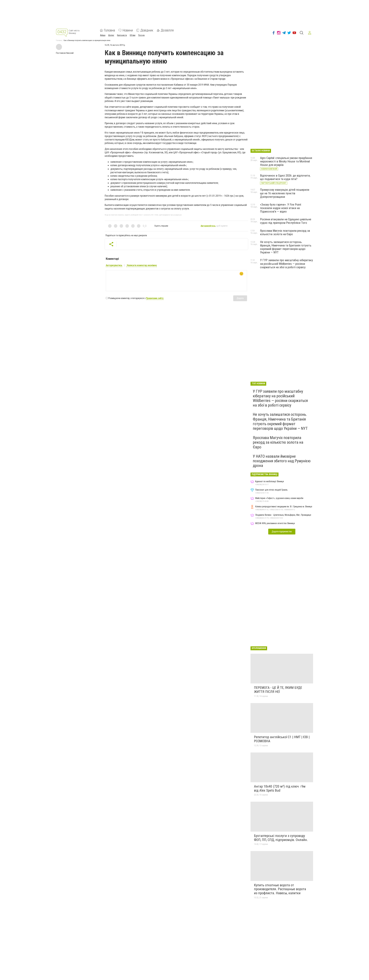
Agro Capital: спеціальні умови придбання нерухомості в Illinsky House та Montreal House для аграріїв (286, 161)
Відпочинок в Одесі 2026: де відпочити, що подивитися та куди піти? (285, 177)
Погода (141, 35)
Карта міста (122, 35)
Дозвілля (167, 30)
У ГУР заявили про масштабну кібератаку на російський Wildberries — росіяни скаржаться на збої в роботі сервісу (286, 263)
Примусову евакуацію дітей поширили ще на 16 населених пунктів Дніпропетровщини (284, 193)
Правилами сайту (154, 298)
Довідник (146, 30)
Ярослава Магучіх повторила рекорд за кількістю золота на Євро (285, 232)
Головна (109, 30)
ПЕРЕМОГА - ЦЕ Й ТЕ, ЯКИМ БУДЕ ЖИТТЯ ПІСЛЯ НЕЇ (278, 690)
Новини (128, 30)
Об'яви (132, 35)
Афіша (102, 35)
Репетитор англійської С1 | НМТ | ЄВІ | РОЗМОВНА (282, 739)
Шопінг (111, 35)
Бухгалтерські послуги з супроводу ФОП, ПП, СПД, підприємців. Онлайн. (281, 838)
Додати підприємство (282, 531)
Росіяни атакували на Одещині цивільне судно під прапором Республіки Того (285, 221)
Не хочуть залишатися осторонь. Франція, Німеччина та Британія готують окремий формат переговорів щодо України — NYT (285, 247)
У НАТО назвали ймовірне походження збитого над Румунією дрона (282, 461)
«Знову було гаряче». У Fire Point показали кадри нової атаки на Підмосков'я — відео (280, 208)
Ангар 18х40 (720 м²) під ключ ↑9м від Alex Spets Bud (279, 788)
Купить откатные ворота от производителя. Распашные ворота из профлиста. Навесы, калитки (280, 889)
